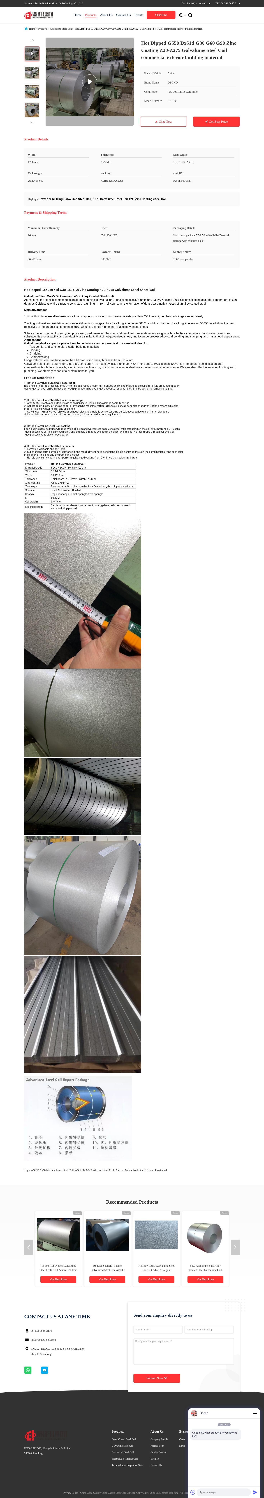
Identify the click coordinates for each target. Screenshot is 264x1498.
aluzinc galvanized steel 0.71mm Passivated (141, 1170)
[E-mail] (49, 1372)
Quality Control (158, 1452)
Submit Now (155, 1378)
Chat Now (161, 14)
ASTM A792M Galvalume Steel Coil (52, 1170)
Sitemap (154, 1458)
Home (78, 15)
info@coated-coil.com (43, 1339)
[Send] (255, 1492)
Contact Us (123, 15)
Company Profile (159, 1439)
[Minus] (255, 1413)
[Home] (38, 15)
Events (138, 15)
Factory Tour (157, 1445)
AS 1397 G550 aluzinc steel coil (94, 1170)
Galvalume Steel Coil (61, 28)
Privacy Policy (70, 1493)
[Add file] (192, 1492)
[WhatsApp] (32, 1372)
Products (90, 15)
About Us (106, 15)
